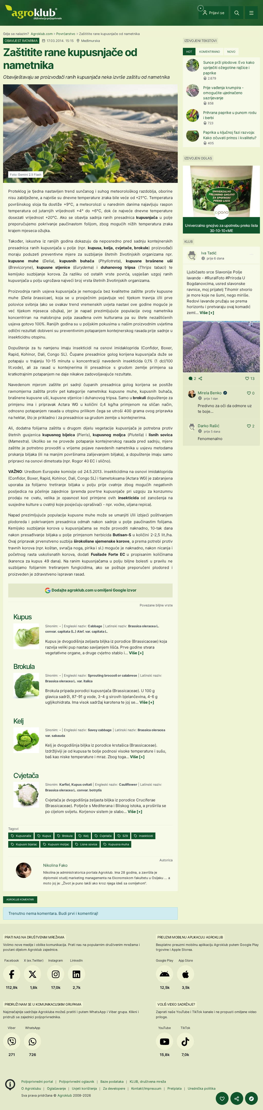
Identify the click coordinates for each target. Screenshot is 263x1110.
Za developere (114, 1088)
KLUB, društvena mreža (148, 1082)
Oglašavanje (56, 1088)
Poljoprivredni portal (37, 1082)
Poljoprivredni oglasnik (77, 1082)
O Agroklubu (31, 1088)
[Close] (236, 12)
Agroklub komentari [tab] (20, 899)
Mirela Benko (210, 392)
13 (252, 378)
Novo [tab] (231, 51)
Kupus (46, 836)
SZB (125, 836)
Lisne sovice (88, 844)
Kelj (86, 836)
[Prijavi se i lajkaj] (222, 1098)
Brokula (66, 836)
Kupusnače (23, 836)
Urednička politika (201, 1088)
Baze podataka (112, 1082)
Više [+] (136, 652)
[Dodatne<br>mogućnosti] (251, 1098)
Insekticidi (145, 836)
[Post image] (221, 346)
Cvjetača (105, 836)
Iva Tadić (209, 253)
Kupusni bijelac (26, 844)
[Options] (251, 254)
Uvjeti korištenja (84, 1088)
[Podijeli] (236, 1098)
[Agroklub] (33, 12)
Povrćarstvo (65, 34)
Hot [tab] (189, 51)
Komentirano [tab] (209, 51)
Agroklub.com (42, 34)
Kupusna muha (118, 844)
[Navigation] (251, 12)
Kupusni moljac (58, 844)
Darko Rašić (208, 425)
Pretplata (174, 1088)
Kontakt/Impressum (146, 1088)
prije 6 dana (215, 258)
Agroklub (65, 1095)
